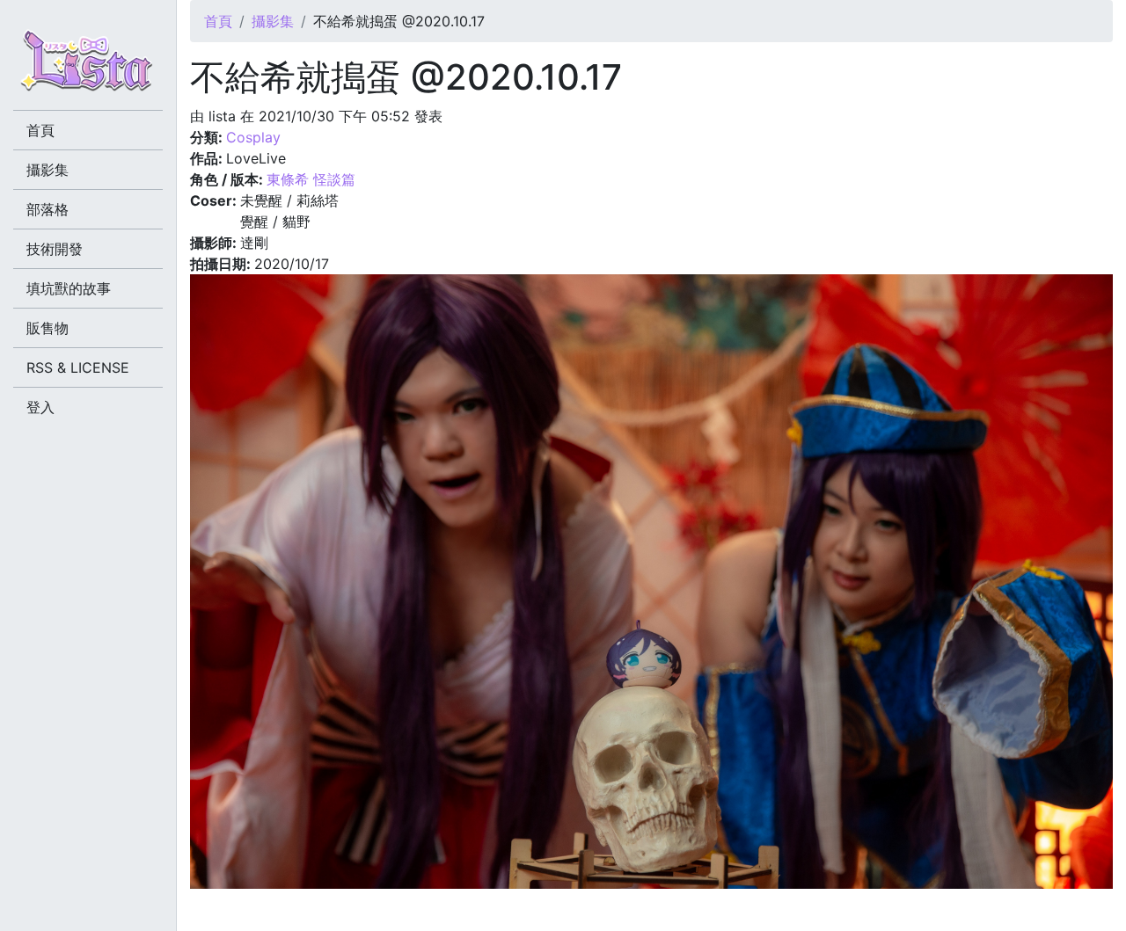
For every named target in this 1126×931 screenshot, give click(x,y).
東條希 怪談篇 (311, 179)
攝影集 (273, 21)
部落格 (47, 209)
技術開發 (54, 249)
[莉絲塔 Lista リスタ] (88, 66)
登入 (40, 407)
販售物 (47, 328)
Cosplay (253, 137)
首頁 (218, 21)
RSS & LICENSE (77, 367)
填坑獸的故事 (68, 288)
